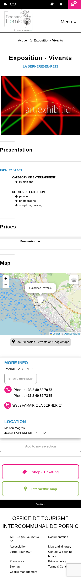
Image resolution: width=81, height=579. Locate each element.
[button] (74, 4)
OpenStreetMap (72, 333)
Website (37, 405)
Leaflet (56, 333)
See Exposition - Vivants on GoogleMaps (42, 341)
